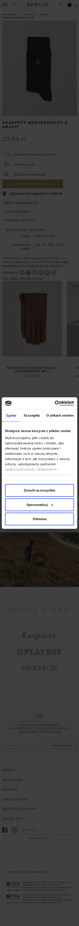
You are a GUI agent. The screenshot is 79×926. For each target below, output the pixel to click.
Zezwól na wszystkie (39, 490)
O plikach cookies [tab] (60, 415)
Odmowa (40, 519)
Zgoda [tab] (11, 415)
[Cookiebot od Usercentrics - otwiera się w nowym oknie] (56, 403)
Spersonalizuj (37, 504)
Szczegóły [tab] (32, 415)
